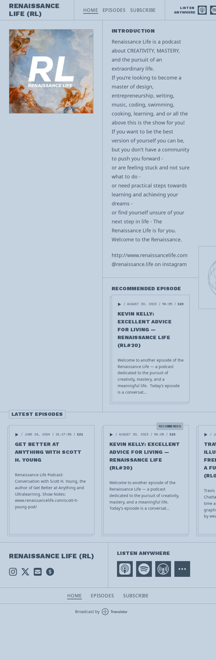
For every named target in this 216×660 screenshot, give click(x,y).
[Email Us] (38, 571)
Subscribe (143, 10)
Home (90, 10)
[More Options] (182, 569)
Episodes (114, 10)
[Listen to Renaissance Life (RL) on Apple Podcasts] (202, 10)
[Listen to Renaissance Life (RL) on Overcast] (163, 569)
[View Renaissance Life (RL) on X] (25, 572)
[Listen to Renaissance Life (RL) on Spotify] (144, 569)
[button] (120, 304)
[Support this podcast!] (50, 572)
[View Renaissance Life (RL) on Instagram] (13, 572)
